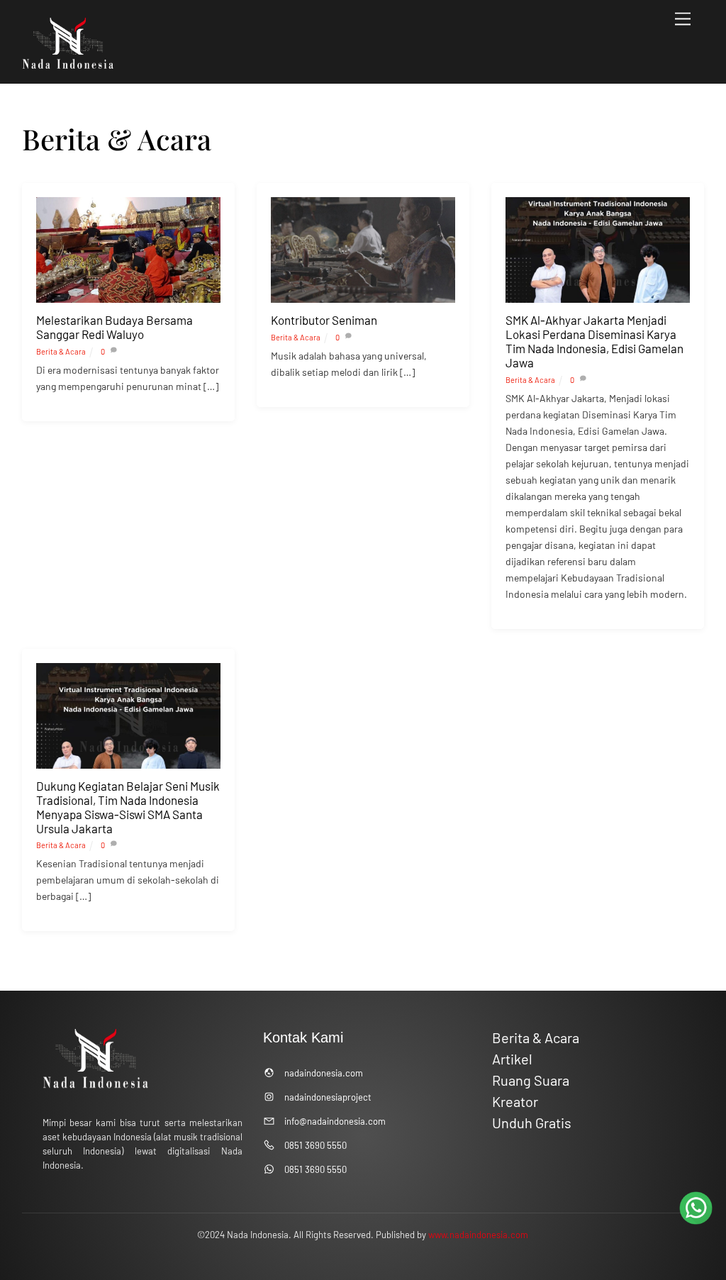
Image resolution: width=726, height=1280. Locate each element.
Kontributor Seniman (324, 320)
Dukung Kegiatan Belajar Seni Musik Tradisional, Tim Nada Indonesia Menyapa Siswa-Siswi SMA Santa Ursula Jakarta (128, 807)
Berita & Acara (61, 351)
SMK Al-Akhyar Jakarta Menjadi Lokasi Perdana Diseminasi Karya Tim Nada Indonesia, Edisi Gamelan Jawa (594, 341)
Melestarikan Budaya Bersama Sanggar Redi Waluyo (114, 327)
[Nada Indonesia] (68, 65)
